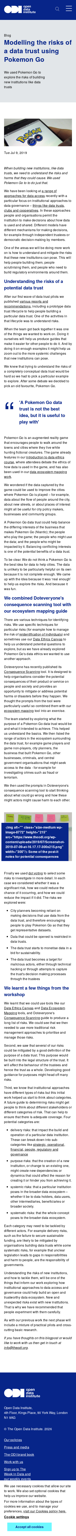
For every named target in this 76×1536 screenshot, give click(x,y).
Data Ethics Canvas (48, 639)
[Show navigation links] (69, 8)
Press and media (16, 1447)
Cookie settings (16, 1516)
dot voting (35, 873)
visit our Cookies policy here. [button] (44, 1511)
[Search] (57, 9)
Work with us (13, 1461)
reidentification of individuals (40, 634)
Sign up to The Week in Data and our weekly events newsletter (17, 1476)
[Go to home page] (22, 10)
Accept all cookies (29, 1526)
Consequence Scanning (22, 671)
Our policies (13, 1439)
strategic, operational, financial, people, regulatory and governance (38, 1149)
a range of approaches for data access (30, 193)
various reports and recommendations (26, 304)
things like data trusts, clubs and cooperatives (34, 208)
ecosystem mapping (19, 710)
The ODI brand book (19, 1454)
